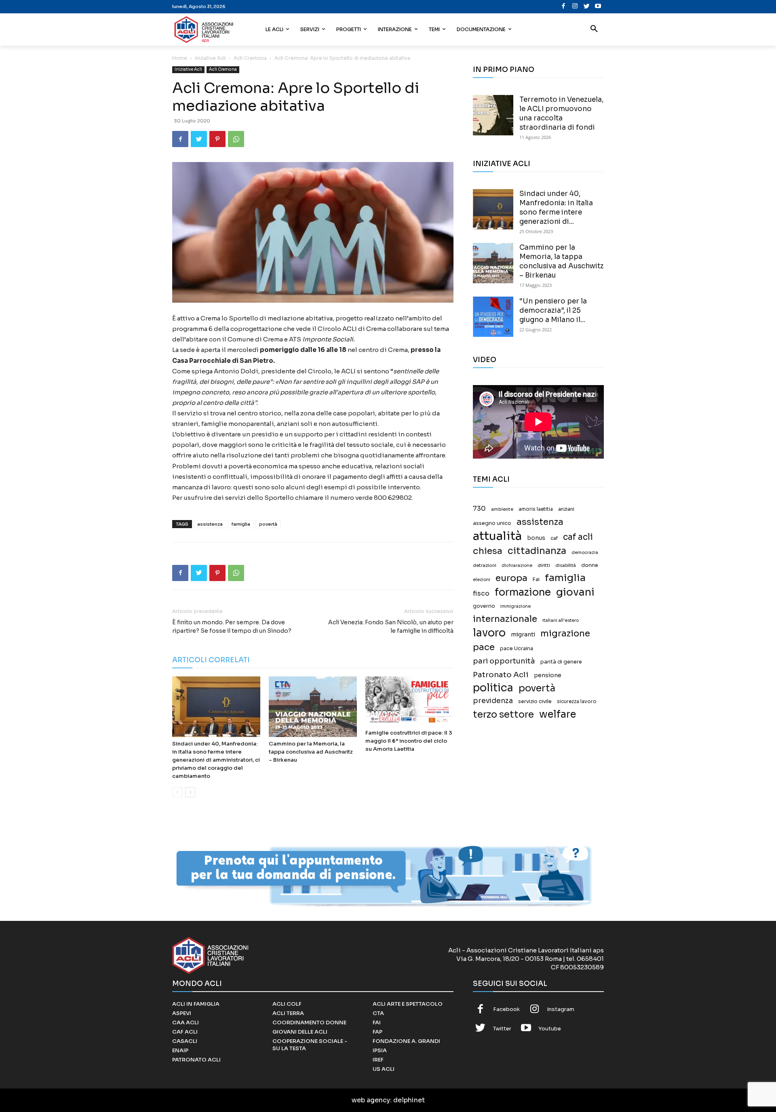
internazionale (505, 619)
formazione (523, 592)
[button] (594, 29)
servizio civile (535, 701)
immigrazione (515, 606)
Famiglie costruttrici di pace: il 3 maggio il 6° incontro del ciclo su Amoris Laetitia (408, 740)
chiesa (487, 551)
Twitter (502, 1028)
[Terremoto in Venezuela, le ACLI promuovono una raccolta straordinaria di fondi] (493, 115)
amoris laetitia (536, 509)
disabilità (565, 565)
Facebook (506, 1009)
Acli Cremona (250, 58)
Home (179, 58)
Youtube (549, 1028)
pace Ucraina (516, 648)
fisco (481, 593)
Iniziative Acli (210, 58)
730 (479, 509)
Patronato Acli (501, 674)
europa (511, 578)
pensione (547, 675)
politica (493, 688)
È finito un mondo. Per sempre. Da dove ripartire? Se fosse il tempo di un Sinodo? (231, 626)
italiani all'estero (560, 620)
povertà (268, 524)
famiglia (241, 524)
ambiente (502, 509)
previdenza (493, 701)
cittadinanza (537, 551)
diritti (544, 565)
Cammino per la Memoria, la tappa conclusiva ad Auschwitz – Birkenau (311, 751)
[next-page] (190, 792)
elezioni (481, 579)
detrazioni (484, 565)
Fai (536, 579)
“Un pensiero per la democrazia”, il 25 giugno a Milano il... (553, 310)
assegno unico (492, 523)
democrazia (584, 552)
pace (484, 647)
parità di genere (561, 662)
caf (554, 538)
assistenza (210, 524)
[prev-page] (177, 792)
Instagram (560, 1009)
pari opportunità (504, 661)
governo (484, 606)
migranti (523, 634)
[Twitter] (587, 7)
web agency (371, 1100)
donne (589, 565)
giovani (575, 592)
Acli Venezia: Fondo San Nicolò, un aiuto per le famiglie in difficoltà (390, 626)
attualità (497, 536)
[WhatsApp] (236, 139)
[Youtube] (598, 7)
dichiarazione (517, 565)
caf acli (578, 537)
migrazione (565, 633)
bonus (536, 538)
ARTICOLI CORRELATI (211, 660)
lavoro (489, 633)
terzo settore (503, 714)
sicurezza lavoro (577, 701)
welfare (557, 714)
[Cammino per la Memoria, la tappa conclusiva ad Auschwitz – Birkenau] (313, 706)
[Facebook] (563, 7)
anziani (566, 509)
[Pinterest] (217, 139)
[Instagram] (575, 7)
